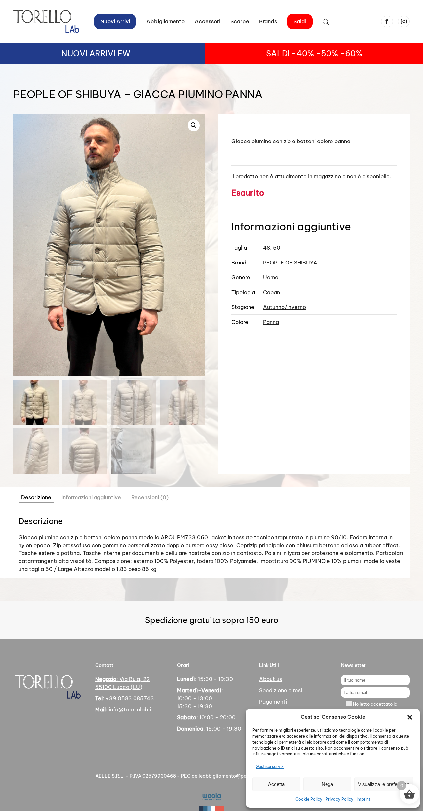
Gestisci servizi (270, 766)
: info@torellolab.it (124, 709)
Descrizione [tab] (36, 497)
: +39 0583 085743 (124, 698)
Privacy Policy (339, 799)
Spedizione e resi (280, 690)
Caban (271, 292)
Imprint (363, 799)
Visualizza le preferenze (383, 784)
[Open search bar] (326, 21)
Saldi (299, 21)
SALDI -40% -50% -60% (314, 53)
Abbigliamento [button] (165, 21)
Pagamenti (273, 701)
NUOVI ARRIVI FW (95, 53)
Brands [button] (268, 21)
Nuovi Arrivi (115, 21)
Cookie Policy (308, 799)
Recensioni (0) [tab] (150, 497)
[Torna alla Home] (46, 21)
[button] (409, 717)
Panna (271, 322)
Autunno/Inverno (284, 307)
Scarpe (239, 21)
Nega (327, 784)
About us (270, 679)
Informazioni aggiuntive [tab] (91, 497)
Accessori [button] (207, 21)
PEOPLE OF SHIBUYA (290, 262)
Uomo (270, 277)
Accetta (276, 784)
